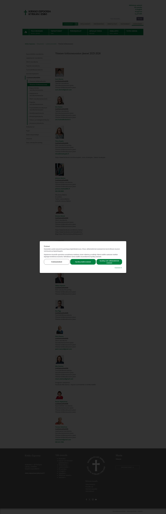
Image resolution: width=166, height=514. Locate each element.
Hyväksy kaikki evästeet (83, 262)
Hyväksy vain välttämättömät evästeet (109, 262)
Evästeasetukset (56, 262)
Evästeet (118, 268)
